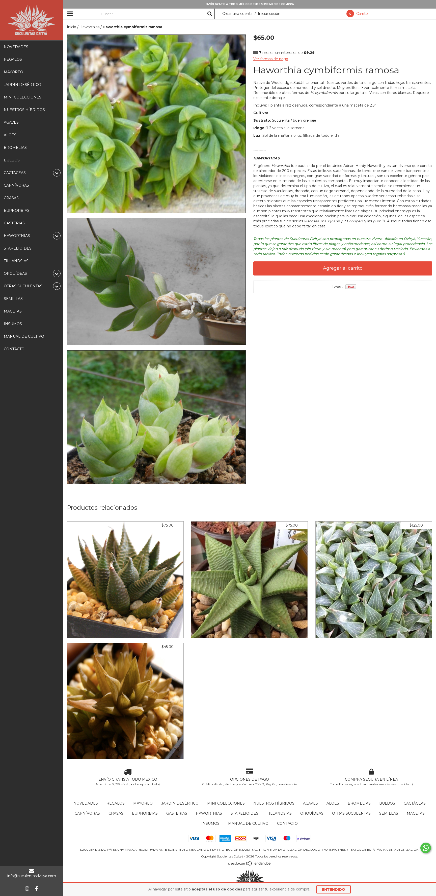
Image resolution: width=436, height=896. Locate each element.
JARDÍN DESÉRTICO (22, 84)
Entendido (333, 889)
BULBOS (12, 160)
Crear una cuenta (237, 13)
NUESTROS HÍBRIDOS (24, 110)
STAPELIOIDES (18, 248)
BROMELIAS (15, 147)
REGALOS (13, 59)
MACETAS (13, 311)
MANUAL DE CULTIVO (24, 336)
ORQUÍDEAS (311, 813)
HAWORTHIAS (209, 813)
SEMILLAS (13, 298)
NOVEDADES (16, 47)
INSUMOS (13, 324)
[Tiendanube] (250, 864)
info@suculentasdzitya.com (31, 876)
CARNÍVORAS (16, 185)
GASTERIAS (14, 223)
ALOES (10, 135)
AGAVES (11, 122)
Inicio (71, 27)
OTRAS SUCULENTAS (351, 813)
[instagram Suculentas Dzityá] (27, 888)
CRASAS (11, 198)
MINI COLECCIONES (22, 97)
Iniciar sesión (269, 13)
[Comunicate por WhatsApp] (425, 848)
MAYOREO (13, 72)
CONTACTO (14, 349)
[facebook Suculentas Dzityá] (36, 888)
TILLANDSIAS (16, 261)
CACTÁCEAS (415, 803)
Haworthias (89, 27)
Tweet (337, 286)
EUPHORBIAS (17, 210)
